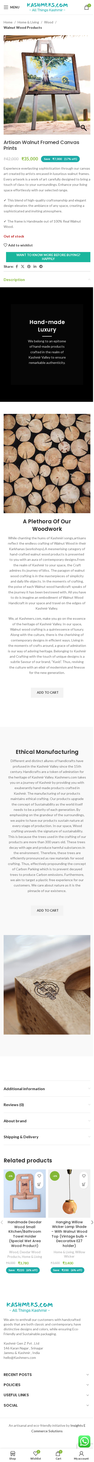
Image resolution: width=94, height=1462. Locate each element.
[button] (47, 693)
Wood (48, 22)
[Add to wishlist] (39, 1176)
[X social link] (23, 266)
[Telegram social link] (41, 266)
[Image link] (29, 1307)
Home (8, 22)
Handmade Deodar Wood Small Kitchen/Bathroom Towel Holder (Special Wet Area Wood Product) (25, 1234)
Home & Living (28, 22)
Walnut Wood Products (23, 27)
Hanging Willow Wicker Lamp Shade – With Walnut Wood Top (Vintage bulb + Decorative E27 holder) (69, 1234)
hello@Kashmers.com (20, 1357)
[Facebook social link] (17, 266)
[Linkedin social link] (35, 266)
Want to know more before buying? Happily (48, 257)
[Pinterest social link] (29, 266)
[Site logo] (47, 7)
